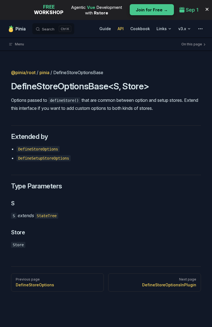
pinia (44, 72)
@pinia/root (23, 72)
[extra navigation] (200, 29)
